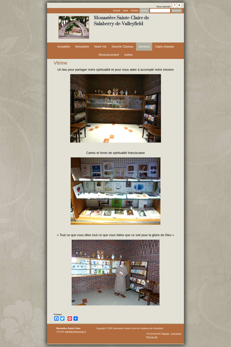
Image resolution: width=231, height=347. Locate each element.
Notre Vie (100, 46)
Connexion (176, 334)
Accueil (116, 10)
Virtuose (165, 334)
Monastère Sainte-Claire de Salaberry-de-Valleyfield (121, 20)
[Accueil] (74, 38)
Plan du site (151, 337)
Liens (125, 10)
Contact (134, 10)
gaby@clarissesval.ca (75, 332)
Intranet (144, 10)
